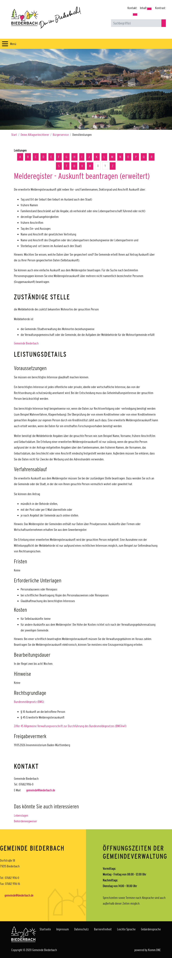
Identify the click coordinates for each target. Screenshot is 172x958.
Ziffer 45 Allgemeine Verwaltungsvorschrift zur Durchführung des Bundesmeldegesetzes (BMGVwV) (70, 726)
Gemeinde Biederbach (26, 343)
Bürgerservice (61, 134)
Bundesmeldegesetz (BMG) (29, 702)
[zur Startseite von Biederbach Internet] (46, 17)
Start (14, 134)
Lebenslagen (21, 815)
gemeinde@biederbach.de (40, 790)
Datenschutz (81, 929)
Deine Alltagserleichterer (35, 134)
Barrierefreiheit (103, 929)
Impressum (62, 929)
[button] (135, 14)
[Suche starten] (163, 23)
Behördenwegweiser (25, 821)
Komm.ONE (154, 950)
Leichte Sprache (126, 929)
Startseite (45, 929)
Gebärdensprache (151, 929)
